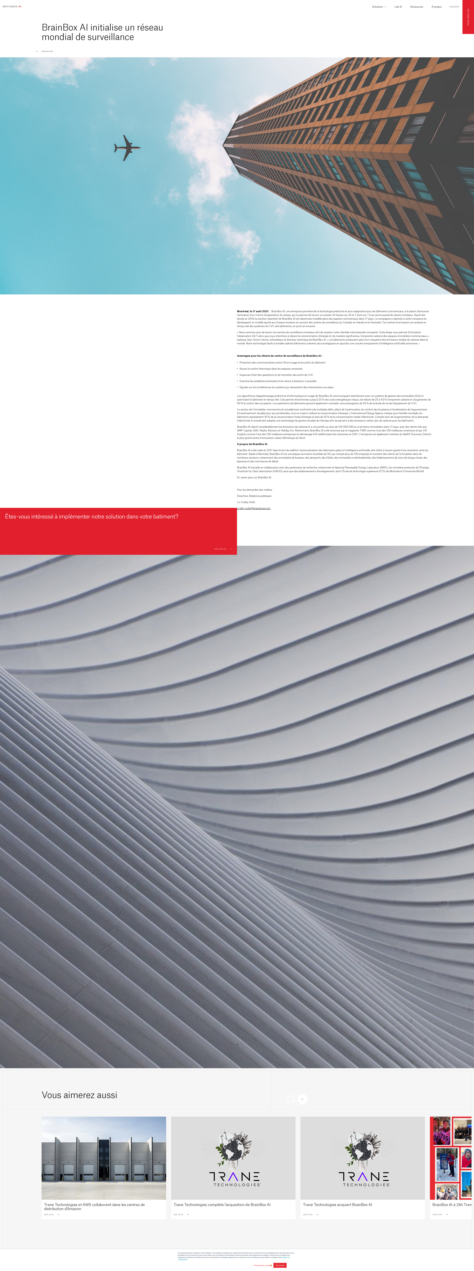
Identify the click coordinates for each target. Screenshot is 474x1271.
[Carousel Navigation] (296, 1099)
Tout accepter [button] (280, 1265)
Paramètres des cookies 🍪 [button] (263, 1265)
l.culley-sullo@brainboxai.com (254, 508)
